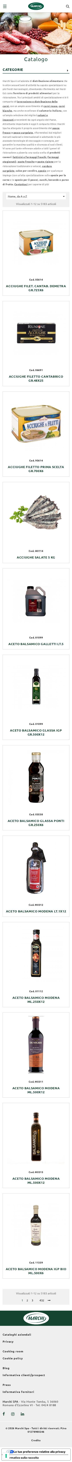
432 (41, 1300)
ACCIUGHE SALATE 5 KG (36, 557)
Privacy (8, 1341)
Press (7, 1384)
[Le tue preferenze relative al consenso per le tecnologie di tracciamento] (6, 1456)
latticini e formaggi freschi (29, 157)
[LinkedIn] (22, 1414)
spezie (42, 170)
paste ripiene (45, 161)
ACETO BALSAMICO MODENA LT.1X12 (36, 911)
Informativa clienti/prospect (24, 1375)
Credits (36, 1440)
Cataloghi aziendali (17, 1334)
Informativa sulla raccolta (21, 1457)
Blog (6, 1368)
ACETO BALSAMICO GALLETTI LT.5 (36, 644)
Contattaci (21, 184)
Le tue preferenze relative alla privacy (39, 1451)
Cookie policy (13, 1358)
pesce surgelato (23, 132)
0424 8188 (48, 1405)
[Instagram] (13, 1414)
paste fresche (26, 161)
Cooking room (13, 1351)
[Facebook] (4, 1414)
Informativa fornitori (18, 1391)
